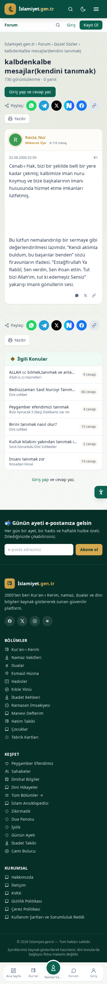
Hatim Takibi (23, 721)
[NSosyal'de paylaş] (69, 105)
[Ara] (70, 9)
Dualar (17, 665)
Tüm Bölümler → (27, 795)
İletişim (18, 885)
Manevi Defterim (27, 713)
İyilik (15, 827)
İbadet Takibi (23, 843)
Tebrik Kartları (25, 737)
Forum (11, 25)
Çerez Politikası (25, 909)
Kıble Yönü (21, 689)
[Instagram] (35, 621)
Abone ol (89, 549)
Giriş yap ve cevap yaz (30, 92)
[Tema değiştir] (83, 9)
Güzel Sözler (66, 44)
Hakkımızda (22, 877)
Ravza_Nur (35, 137)
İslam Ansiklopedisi (30, 803)
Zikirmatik (20, 811)
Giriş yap (40, 479)
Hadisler (19, 681)
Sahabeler (21, 771)
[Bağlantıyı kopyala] (94, 105)
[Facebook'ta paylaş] (81, 105)
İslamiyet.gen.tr (20, 44)
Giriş (71, 25)
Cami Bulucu (23, 851)
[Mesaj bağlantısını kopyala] (94, 295)
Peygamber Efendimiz (32, 763)
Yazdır (20, 118)
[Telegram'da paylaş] (44, 105)
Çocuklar (19, 729)
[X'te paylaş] (56, 105)
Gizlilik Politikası (26, 901)
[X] (22, 621)
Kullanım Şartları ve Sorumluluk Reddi (47, 917)
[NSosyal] (47, 621)
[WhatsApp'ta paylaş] (31, 105)
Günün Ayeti (23, 835)
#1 (96, 157)
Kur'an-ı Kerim (25, 649)
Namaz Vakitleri (26, 657)
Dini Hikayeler (24, 787)
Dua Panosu (22, 819)
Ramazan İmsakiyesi (30, 705)
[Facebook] (10, 621)
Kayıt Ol (91, 25)
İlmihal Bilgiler (25, 779)
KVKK (16, 893)
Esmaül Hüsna (25, 673)
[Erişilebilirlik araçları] (100, 492)
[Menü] (96, 9)
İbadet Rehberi (25, 697)
